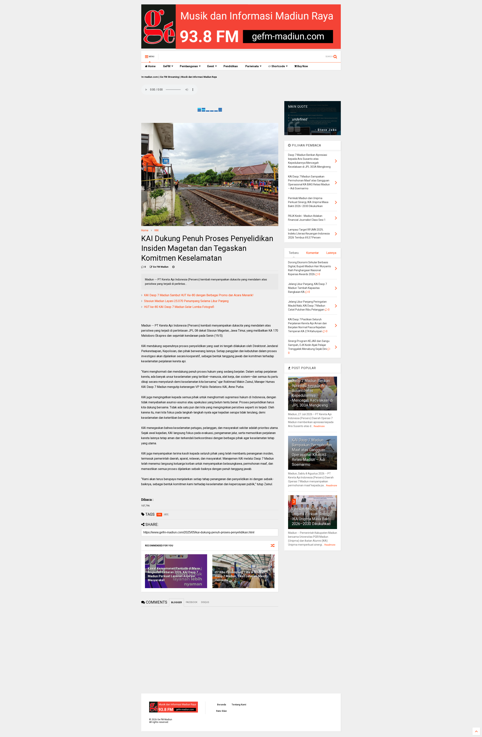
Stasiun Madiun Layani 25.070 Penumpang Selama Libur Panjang (186, 301)
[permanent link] (173, 267)
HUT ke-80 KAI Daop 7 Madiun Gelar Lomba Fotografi (179, 307)
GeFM (166, 66)
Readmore (319, 426)
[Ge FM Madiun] (180, 58)
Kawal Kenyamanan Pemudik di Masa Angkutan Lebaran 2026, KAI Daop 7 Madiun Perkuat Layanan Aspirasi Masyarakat (174, 574)
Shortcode (278, 66)
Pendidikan (230, 66)
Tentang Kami (239, 704)
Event (210, 66)
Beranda (221, 704)
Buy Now (302, 66)
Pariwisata (252, 66)
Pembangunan (189, 66)
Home (151, 66)
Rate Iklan (221, 711)
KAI (157, 230)
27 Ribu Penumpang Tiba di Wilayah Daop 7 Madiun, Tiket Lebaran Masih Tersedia (241, 576)
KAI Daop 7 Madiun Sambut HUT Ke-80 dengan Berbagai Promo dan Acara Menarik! (198, 295)
